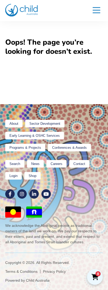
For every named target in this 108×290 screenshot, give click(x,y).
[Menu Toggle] (96, 10)
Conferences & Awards (69, 148)
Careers (56, 164)
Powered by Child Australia (27, 280)
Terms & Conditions (21, 271)
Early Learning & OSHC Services (34, 136)
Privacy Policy (54, 271)
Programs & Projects (25, 148)
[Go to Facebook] (10, 194)
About (13, 124)
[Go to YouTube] (46, 194)
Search (14, 164)
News (35, 164)
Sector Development (44, 124)
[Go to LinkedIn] (34, 194)
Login (13, 176)
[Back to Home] (21, 10)
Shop (32, 176)
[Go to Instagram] (22, 194)
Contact (79, 164)
